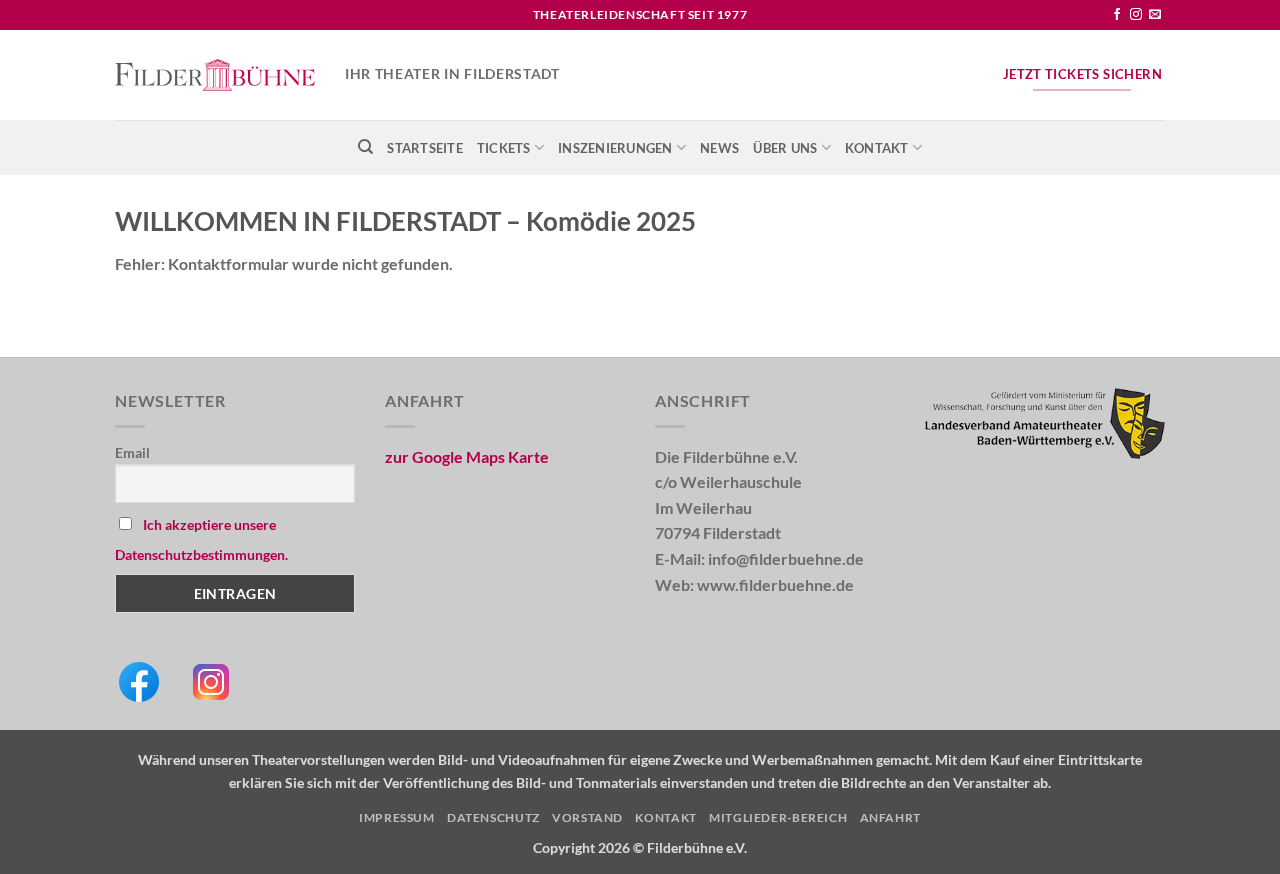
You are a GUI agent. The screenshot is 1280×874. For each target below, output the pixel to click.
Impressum (397, 817)
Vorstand (587, 817)
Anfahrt (890, 817)
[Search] (365, 147)
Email (132, 452)
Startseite (425, 148)
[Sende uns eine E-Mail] (1155, 15)
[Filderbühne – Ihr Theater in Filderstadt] (215, 75)
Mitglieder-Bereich (778, 817)
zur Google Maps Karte (467, 456)
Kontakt (877, 148)
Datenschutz (493, 817)
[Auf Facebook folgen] (1117, 15)
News (719, 148)
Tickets (504, 148)
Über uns (785, 148)
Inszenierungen (615, 148)
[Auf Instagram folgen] (1136, 15)
